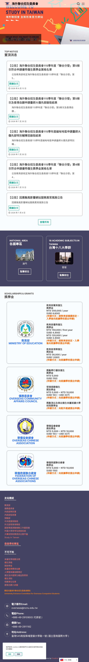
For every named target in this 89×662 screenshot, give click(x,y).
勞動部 (7, 518)
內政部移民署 (10, 512)
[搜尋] (78, 3)
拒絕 (18, 654)
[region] (44, 22)
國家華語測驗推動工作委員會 (17, 528)
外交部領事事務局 (12, 524)
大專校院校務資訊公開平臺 (16, 534)
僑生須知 (8, 578)
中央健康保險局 (11, 521)
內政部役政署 (10, 515)
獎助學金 (8, 566)
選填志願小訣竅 (11, 585)
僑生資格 (8, 562)
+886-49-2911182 (21, 626)
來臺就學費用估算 (12, 569)
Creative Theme (58, 658)
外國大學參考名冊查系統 (15, 531)
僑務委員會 (9, 508)
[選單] (83, 3)
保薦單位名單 (10, 582)
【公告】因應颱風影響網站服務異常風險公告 (35, 197)
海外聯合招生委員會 (25, 4)
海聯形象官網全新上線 (20, 39)
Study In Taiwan (11, 537)
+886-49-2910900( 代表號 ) (27, 617)
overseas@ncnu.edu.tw (25, 607)
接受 (9, 654)
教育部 (7, 505)
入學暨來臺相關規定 (13, 572)
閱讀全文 (13, 83)
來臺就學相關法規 (12, 559)
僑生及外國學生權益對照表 (16, 575)
